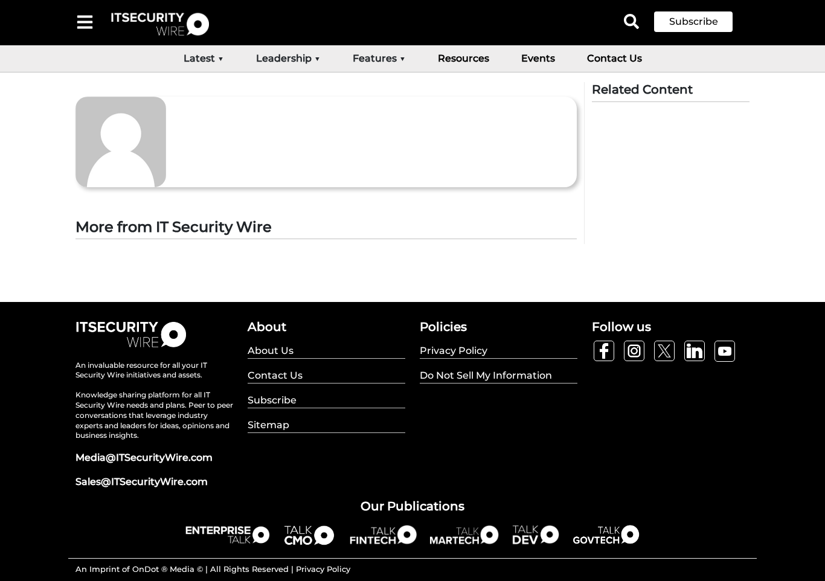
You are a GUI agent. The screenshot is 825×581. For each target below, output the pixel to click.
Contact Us (614, 58)
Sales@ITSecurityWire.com (141, 481)
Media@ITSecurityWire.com (144, 457)
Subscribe (693, 21)
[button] (702, 21)
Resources (463, 58)
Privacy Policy (323, 569)
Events (538, 58)
